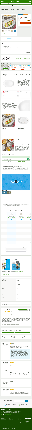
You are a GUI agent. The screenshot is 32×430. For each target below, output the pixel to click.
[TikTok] (8, 414)
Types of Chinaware (8, 274)
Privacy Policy (23, 161)
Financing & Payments (20, 421)
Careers (19, 420)
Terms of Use (19, 161)
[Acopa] (8, 58)
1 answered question (11, 13)
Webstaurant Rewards (3, 419)
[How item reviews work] (11, 314)
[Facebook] (5, 414)
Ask (28, 159)
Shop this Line (5, 68)
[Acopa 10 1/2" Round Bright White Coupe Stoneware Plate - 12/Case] (14, 67)
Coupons (10, 421)
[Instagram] (1, 414)
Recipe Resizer (3, 422)
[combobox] (16, 4)
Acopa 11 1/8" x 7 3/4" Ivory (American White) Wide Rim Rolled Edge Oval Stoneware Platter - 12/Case (21, 218)
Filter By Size (13, 336)
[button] (3, 31)
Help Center (28, 418)
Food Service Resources (12, 422)
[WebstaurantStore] (11, 410)
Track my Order (28, 420)
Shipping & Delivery (28, 422)
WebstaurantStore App (4, 420)
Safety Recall (10, 424)
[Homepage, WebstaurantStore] (16, 1)
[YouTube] (3, 414)
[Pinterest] (10, 414)
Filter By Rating (23, 336)
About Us (19, 418)
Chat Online (27, 421)
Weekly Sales (10, 420)
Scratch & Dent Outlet (12, 419)
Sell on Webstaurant (20, 423)
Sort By (2, 336)
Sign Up (26, 400)
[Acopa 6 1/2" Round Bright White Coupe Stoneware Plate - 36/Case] (23, 67)
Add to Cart (13, 69)
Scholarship (19, 422)
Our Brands (19, 419)
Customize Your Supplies (4, 421)
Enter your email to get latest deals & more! (8, 401)
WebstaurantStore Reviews (12, 423)
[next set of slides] (30, 67)
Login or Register (16, 332)
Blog (9, 418)
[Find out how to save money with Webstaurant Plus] (11, 65)
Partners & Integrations (4, 423)
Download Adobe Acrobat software (19, 271)
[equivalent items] (8, 302)
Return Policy (19, 424)
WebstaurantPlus (3, 418)
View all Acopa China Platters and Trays (23, 58)
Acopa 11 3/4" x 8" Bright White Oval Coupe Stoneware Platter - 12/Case (11, 218)
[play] (16, 181)
